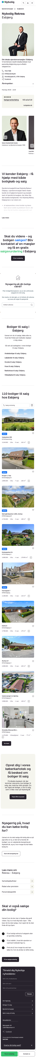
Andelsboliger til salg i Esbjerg (15, 353)
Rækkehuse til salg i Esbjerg (14, 371)
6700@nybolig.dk (10, 74)
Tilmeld (29, 994)
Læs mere (5, 1039)
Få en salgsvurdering (10, 959)
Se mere (6, 743)
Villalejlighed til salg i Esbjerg (15, 375)
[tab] (16, 429)
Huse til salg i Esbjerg (12, 366)
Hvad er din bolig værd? (12, 1045)
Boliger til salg (7, 1005)
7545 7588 (8, 71)
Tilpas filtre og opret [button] (18, 797)
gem (33, 433)
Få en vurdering (9, 1054)
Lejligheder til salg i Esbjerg (14, 358)
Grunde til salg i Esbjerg (13, 362)
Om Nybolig (6, 1001)
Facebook (8, 79)
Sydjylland (20, 9)
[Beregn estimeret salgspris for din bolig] (31, 305)
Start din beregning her (11, 853)
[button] (5, 218)
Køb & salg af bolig (9, 1013)
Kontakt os (26, 1054)
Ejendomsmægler (7, 9)
